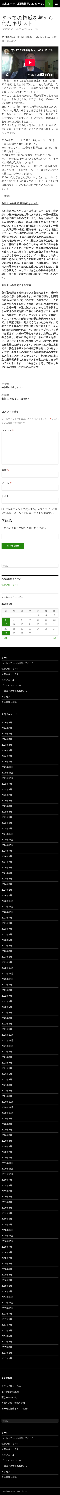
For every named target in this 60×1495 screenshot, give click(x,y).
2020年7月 (7, 1129)
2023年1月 (7, 962)
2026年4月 (7, 744)
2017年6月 (7, 1330)
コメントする (32, 29)
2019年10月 (7, 1174)
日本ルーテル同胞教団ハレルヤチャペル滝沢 (23, 3)
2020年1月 (7, 1157)
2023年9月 (7, 917)
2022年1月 (7, 1029)
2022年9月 (7, 984)
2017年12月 (7, 1297)
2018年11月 (7, 1235)
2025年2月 (7, 822)
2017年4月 (7, 1341)
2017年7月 (7, 1324)
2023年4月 (7, 945)
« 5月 (4, 637)
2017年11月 (7, 1302)
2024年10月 (7, 845)
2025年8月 (7, 789)
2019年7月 (7, 1191)
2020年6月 (7, 1135)
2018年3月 (7, 1280)
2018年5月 (7, 1269)
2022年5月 (7, 1007)
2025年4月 (7, 811)
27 (5, 633)
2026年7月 (7, 728)
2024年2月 (7, 889)
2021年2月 (7, 1090)
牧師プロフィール (10, 584)
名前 (5, 470)
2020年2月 (7, 1152)
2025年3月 (7, 817)
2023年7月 (7, 928)
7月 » (55, 637)
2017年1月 (7, 1358)
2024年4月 (7, 878)
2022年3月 (7, 1018)
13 (5, 624)
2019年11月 (7, 1168)
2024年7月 (7, 862)
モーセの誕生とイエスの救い (16, 1408)
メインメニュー (56, 3)
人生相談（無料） (10, 702)
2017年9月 (7, 1313)
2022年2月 (7, 1023)
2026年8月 (7, 722)
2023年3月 (7, 951)
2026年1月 (7, 761)
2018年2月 (7, 1285)
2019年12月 (7, 1163)
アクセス (6, 696)
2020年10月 (7, 1113)
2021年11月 (7, 1040)
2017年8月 (7, 1319)
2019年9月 (7, 1179)
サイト (5, 496)
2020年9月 (7, 1118)
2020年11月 (7, 1107)
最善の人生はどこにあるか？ (16, 397)
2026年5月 (7, 739)
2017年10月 (7, 1308)
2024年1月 (7, 895)
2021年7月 (7, 1062)
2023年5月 (7, 940)
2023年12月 (7, 901)
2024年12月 (7, 834)
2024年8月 (7, 856)
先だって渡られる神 (11, 1386)
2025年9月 (7, 783)
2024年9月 (7, 850)
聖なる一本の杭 (9, 1397)
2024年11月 (7, 839)
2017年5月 (7, 1336)
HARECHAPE (20, 29)
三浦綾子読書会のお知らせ (14, 691)
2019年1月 (7, 1224)
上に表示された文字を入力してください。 (25, 527)
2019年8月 (7, 1185)
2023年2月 (7, 956)
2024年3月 (7, 884)
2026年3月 (7, 750)
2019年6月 (7, 1196)
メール (7, 483)
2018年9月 (7, 1246)
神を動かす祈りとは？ (12, 385)
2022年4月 (7, 1012)
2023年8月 (7, 923)
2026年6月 (7, 733)
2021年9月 (7, 1051)
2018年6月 (7, 1263)
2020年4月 (7, 1140)
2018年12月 (7, 1230)
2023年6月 (7, 934)
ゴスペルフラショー (11, 685)
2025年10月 (7, 778)
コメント (8, 430)
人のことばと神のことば (13, 1403)
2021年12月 (7, 1034)
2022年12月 (7, 968)
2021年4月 (7, 1079)
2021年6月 (7, 1068)
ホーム (5, 657)
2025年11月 (7, 772)
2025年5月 (7, 806)
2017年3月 (7, 1347)
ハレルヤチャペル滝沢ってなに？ (18, 663)
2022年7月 (7, 995)
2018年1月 (7, 1291)
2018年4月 (7, 1274)
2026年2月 (7, 756)
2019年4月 (7, 1207)
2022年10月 (7, 979)
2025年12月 (7, 767)
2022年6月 (7, 1001)
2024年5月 (7, 873)
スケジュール (8, 679)
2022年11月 (7, 973)
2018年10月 (7, 1241)
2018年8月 (7, 1252)
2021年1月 (7, 1096)
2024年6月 (7, 867)
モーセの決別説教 (10, 1391)
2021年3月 (7, 1085)
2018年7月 (7, 1258)
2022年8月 (7, 990)
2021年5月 (7, 1073)
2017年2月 (7, 1352)
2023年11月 (7, 906)
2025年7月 (7, 795)
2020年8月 (7, 1124)
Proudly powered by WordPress (14, 1491)
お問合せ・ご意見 (10, 674)
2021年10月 (7, 1046)
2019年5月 (7, 1202)
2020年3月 (7, 1146)
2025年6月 (7, 800)
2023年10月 (7, 912)
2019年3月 (7, 1213)
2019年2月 (7, 1219)
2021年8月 (7, 1057)
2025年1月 (7, 828)
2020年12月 (7, 1101)
